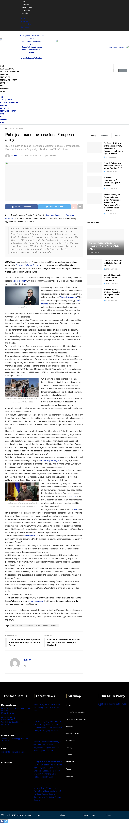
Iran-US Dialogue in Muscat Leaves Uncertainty (112, 277)
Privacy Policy (27, 7)
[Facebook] (4, 769)
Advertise (25, 4)
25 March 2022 (27, 156)
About (24, 2)
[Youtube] (102, 3)
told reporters (30, 536)
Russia (45, 626)
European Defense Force (27, 265)
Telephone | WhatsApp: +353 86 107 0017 (14, 739)
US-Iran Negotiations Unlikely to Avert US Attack (113, 263)
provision (72, 496)
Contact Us (26, 10)
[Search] (116, 70)
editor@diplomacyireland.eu (12, 752)
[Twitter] (95, 3)
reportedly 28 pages (50, 460)
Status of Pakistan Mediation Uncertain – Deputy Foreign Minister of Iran (105, 246)
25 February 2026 (111, 269)
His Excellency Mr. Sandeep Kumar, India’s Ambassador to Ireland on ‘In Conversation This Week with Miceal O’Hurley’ (113, 202)
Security (52, 156)
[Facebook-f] (89, 3)
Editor (15, 156)
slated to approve (35, 601)
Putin (38, 626)
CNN (12, 626)
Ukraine (54, 626)
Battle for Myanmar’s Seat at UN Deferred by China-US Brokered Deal (47, 707)
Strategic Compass (68, 297)
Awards (25, 13)
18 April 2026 (94, 253)
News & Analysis (17, 128)
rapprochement (19, 281)
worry (76, 509)
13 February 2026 (111, 283)
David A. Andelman (25, 626)
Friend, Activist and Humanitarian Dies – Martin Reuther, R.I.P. (113, 165)
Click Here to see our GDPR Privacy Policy (112, 705)
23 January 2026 (111, 301)
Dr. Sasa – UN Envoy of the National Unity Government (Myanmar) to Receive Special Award (113, 148)
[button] (46, 15)
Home (7, 128)
